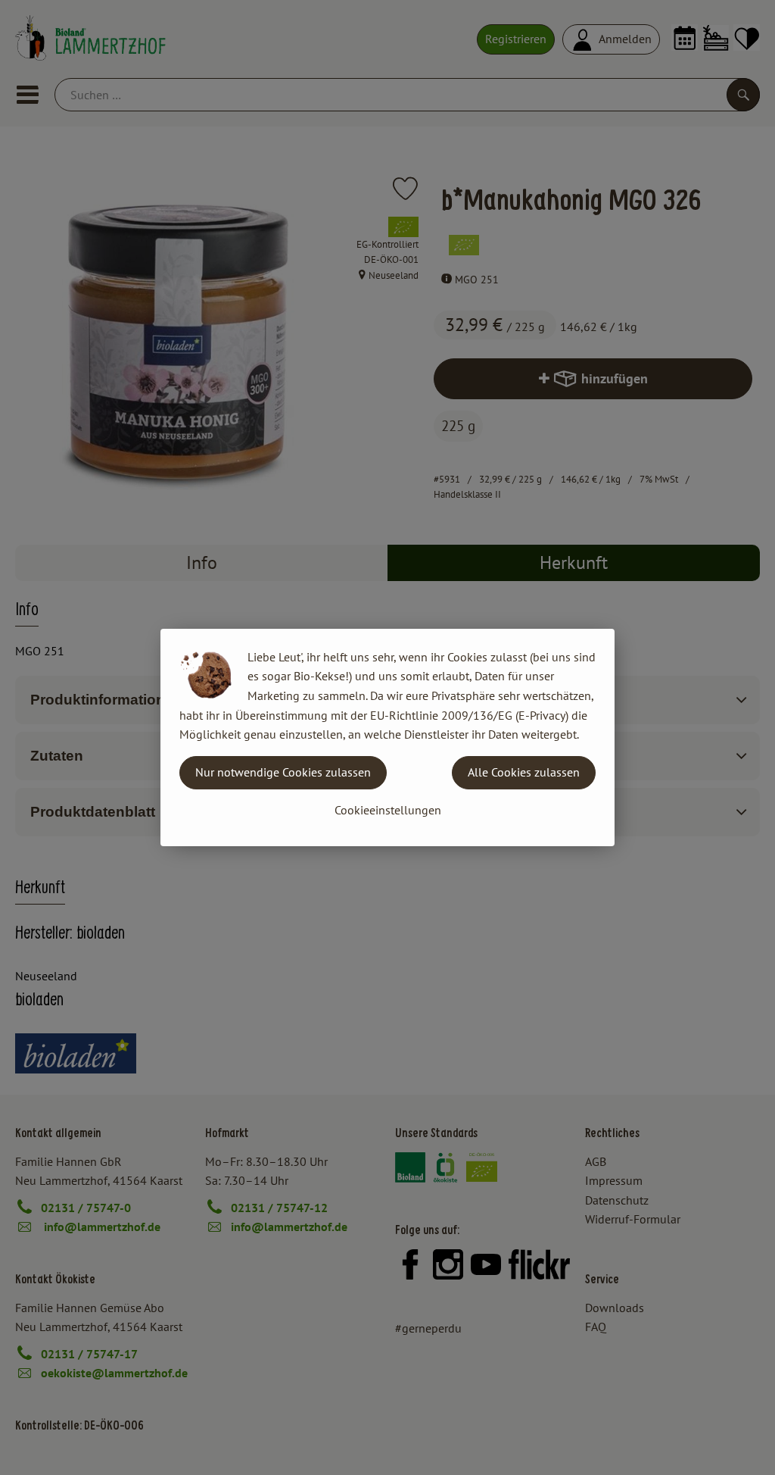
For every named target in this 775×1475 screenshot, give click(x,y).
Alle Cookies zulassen (524, 772)
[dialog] (387, 737)
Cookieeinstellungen (388, 809)
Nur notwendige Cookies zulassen (283, 772)
